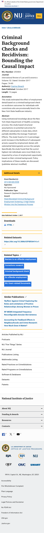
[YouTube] (18, 435)
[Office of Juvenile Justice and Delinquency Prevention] (9, 467)
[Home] (24, 16)
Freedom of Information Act (11, 513)
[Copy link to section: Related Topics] (20, 255)
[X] (12, 435)
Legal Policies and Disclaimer (12, 502)
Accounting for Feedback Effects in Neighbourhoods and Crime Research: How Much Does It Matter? (20, 323)
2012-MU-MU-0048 (11, 182)
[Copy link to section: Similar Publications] (25, 297)
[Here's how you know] (22, 4)
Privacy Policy (6, 497)
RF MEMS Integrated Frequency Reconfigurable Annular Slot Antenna (20, 313)
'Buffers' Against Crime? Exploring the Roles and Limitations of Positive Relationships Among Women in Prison (21, 304)
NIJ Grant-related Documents (17, 283)
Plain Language (7, 491)
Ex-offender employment (16, 277)
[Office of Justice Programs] (7, 16)
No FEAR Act (6, 507)
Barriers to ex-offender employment (20, 259)
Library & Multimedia (13, 27)
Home (4, 27)
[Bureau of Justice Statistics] (22, 459)
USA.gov (4, 518)
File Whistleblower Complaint (12, 486)
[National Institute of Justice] (35, 457)
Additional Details (12, 173)
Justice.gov (5, 523)
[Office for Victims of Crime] (22, 466)
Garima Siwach (17, 86)
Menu (39, 16)
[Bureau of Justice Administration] (8, 457)
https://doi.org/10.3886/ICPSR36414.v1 (21, 241)
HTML (10, 225)
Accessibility (6, 481)
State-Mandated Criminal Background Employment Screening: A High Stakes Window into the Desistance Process (19, 202)
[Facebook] (4, 435)
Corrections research (14, 265)
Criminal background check (17, 271)
